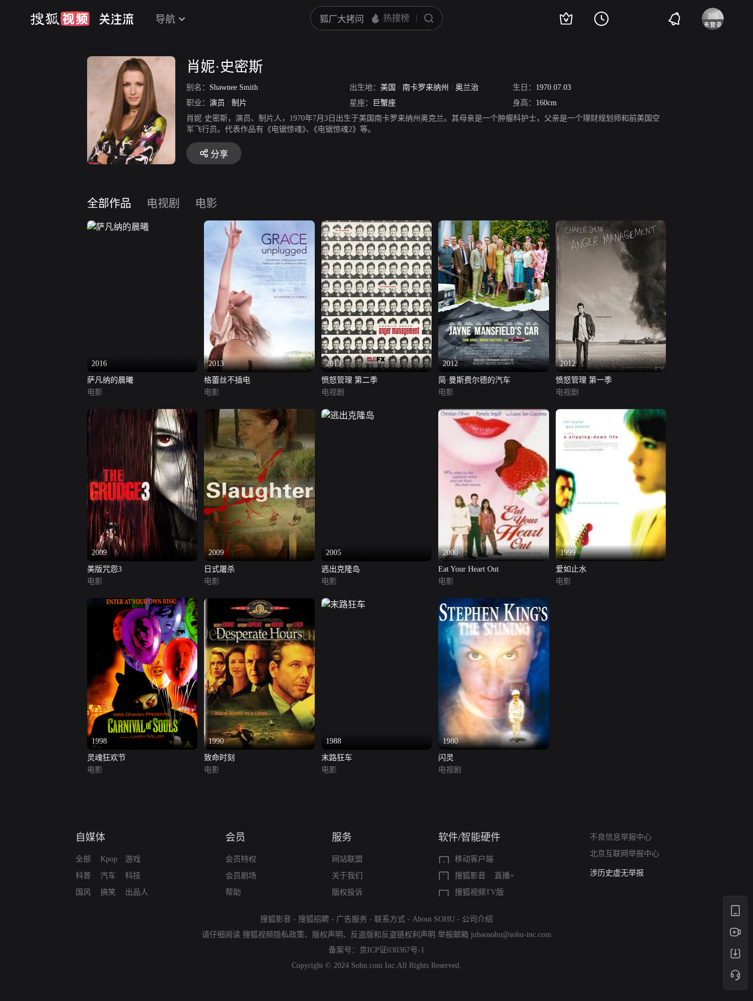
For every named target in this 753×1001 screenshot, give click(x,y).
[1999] (611, 415)
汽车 (108, 875)
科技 (133, 875)
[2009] (142, 415)
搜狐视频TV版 (479, 892)
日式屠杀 (219, 569)
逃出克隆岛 (340, 569)
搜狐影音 (470, 875)
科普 (83, 875)
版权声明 (327, 934)
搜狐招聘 (313, 919)
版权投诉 (347, 892)
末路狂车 (336, 758)
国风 (83, 892)
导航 (165, 19)
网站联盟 (347, 859)
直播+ (504, 875)
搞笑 (108, 892)
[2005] (347, 415)
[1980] (493, 604)
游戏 (133, 859)
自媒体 (90, 837)
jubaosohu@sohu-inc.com (511, 934)
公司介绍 (477, 919)
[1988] (343, 604)
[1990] (259, 604)
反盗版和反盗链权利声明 (393, 934)
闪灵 (446, 758)
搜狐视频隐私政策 (273, 934)
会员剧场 (240, 875)
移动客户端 (474, 859)
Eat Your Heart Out (468, 569)
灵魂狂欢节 (106, 758)
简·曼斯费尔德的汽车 (474, 380)
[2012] (493, 227)
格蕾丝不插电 (227, 380)
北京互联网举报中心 (624, 853)
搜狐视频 (60, 19)
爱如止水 (571, 569)
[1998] (142, 604)
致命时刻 (219, 758)
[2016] (118, 227)
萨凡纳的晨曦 (110, 380)
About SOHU (433, 919)
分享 (219, 154)
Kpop (108, 859)
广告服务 (351, 919)
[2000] (493, 415)
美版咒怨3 (104, 569)
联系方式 (389, 919)
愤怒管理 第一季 (584, 380)
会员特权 (240, 859)
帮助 (233, 892)
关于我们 (347, 875)
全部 (83, 859)
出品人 (136, 892)
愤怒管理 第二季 (349, 380)
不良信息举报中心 (621, 837)
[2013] (259, 227)
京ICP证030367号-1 (391, 950)
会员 (235, 837)
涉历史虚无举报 (617, 873)
